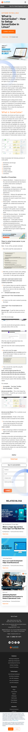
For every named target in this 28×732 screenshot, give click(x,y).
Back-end (5, 592)
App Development (7, 524)
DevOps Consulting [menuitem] (14, 665)
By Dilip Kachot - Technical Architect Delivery (13, 531)
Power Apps (15, 524)
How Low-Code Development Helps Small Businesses (12, 561)
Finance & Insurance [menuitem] (14, 709)
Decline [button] (17, 729)
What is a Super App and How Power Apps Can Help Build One (13, 528)
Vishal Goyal (5, 37)
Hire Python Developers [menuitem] (14, 676)
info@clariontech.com (15, 633)
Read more (5, 534)
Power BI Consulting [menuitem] (14, 667)
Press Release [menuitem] (14, 700)
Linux (17, 13)
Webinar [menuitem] (14, 693)
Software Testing (7, 13)
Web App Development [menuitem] (14, 658)
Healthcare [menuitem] (14, 711)
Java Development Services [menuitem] (14, 662)
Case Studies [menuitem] (14, 691)
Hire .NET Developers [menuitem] (14, 678)
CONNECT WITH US (8, 31)
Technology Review (7, 558)
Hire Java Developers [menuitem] (14, 680)
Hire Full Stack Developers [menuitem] (14, 674)
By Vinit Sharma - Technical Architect (11, 601)
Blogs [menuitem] (14, 689)
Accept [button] (10, 729)
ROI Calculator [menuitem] (14, 702)
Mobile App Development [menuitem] (14, 660)
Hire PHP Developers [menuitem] (14, 682)
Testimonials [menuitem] (14, 698)
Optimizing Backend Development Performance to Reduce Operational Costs (13, 596)
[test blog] (14, 513)
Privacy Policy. (15, 720)
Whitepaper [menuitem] (14, 695)
